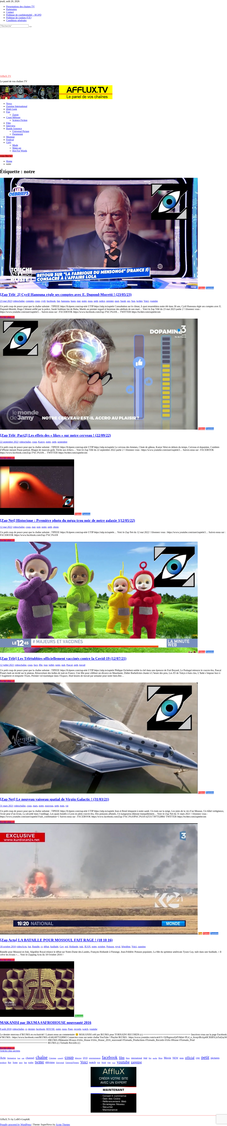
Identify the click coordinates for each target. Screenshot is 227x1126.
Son (133, 301)
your (113, 1063)
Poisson (110, 946)
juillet (51, 665)
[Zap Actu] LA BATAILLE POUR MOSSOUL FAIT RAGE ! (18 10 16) (56, 940)
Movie (167, 1057)
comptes (30, 301)
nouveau (49, 805)
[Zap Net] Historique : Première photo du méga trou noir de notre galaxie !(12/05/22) (67, 520)
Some (15, 1062)
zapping (142, 946)
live (150, 1058)
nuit (63, 665)
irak (81, 946)
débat (46, 946)
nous (90, 301)
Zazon (15, 114)
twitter (139, 301)
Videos (201, 288)
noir (38, 527)
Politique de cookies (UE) (18, 17)
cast (23, 1058)
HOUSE (50, 1029)
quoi (117, 301)
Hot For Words (19, 150)
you (109, 1062)
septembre (62, 442)
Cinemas (52, 1058)
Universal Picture (20, 131)
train (62, 805)
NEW (175, 1058)
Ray (9, 1062)
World (103, 1063)
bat (29, 946)
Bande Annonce (14, 128)
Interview (10, 125)
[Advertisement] (113, 50)
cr (41, 946)
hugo (73, 301)
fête (40, 665)
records (77, 1029)
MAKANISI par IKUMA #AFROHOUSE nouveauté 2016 (45, 1023)
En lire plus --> (7, 317)
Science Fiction (19, 120)
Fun (8, 112)
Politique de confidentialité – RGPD (23, 15)
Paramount (17, 134)
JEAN (87, 946)
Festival (10, 139)
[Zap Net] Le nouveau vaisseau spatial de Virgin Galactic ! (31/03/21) (54, 799)
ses (128, 301)
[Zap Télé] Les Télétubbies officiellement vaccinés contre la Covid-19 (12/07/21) (63, 658)
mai (78, 301)
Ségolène (125, 946)
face (36, 665)
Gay (62, 946)
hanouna (65, 301)
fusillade (54, 946)
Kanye (41, 442)
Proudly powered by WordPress (15, 1124)
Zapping (210, 288)
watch (85, 1029)
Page (70, 1029)
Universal (60, 1063)
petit (96, 301)
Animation (11, 1058)
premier (110, 301)
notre (84, 301)
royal (117, 946)
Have (128, 1058)
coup (37, 301)
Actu (24, 946)
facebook (51, 301)
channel (30, 1057)
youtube (154, 301)
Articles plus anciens (10, 1051)
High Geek (11, 109)
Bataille (36, 946)
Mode (15, 145)
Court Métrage (13, 117)
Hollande (73, 946)
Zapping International (16, 106)
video (15, 301)
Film (8, 123)
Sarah (123, 301)
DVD (85, 1058)
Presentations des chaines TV (20, 6)
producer (3, 1063)
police (102, 301)
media (155, 1058)
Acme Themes (63, 1124)
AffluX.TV (5, 76)
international (136, 1058)
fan (58, 301)
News (9, 103)
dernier (31, 1029)
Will (98, 1063)
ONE (198, 1058)
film (121, 1058)
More (160, 1058)
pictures (215, 1057)
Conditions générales (16, 20)
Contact (10, 12)
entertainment (95, 1058)
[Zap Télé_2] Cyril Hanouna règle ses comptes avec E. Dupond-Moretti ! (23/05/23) (66, 295)
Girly (8, 142)
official (189, 1058)
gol (66, 946)
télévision (50, 1062)
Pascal (69, 665)
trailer (31, 1062)
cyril (43, 301)
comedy (60, 1058)
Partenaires (11, 9)
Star (25, 1063)
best (18, 1058)
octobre (101, 946)
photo (56, 527)
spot (21, 1063)
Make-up (16, 148)
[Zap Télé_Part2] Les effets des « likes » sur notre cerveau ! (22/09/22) (55, 435)
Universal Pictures (72, 1063)
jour (45, 665)
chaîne (21, 301)
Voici (146, 301)
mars (35, 805)
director (78, 1058)
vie (66, 805)
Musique (10, 137)
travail (82, 665)
